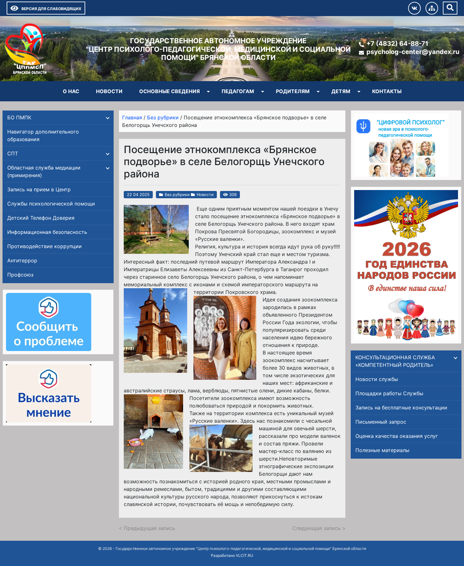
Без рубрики (177, 194)
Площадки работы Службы (389, 393)
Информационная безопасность (47, 232)
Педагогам (238, 91)
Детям (340, 91)
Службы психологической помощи (51, 203)
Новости (109, 91)
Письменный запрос (380, 422)
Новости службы (376, 379)
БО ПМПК (19, 117)
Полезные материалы (382, 450)
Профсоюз (20, 274)
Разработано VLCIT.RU (232, 555)
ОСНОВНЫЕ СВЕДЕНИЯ (169, 91)
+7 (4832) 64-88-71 (397, 43)
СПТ (12, 153)
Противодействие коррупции (44, 246)
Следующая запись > (319, 528)
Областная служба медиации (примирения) (43, 171)
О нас (71, 91)
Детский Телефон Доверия (40, 218)
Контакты (387, 91)
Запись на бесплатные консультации (401, 407)
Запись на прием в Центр (39, 189)
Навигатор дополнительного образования (43, 135)
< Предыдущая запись (147, 528)
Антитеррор (22, 260)
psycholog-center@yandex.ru (412, 52)
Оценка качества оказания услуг (396, 436)
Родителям (293, 91)
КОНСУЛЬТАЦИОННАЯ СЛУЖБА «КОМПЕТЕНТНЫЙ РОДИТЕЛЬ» (395, 361)
